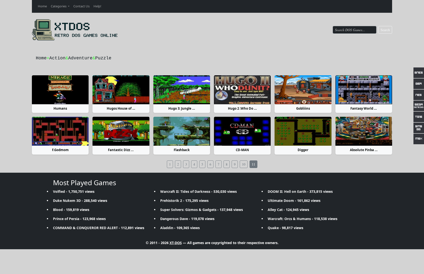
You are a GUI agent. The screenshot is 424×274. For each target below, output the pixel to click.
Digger (303, 150)
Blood (58, 209)
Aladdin (166, 227)
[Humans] (60, 89)
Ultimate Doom (281, 200)
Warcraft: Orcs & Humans (289, 218)
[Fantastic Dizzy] (121, 131)
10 (243, 164)
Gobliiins (303, 108)
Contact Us (81, 6)
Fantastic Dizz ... (121, 150)
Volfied (59, 191)
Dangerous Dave (174, 218)
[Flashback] (181, 131)
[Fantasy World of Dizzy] (363, 89)
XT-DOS (176, 242)
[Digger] (303, 131)
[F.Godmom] (60, 131)
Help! (97, 6)
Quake (273, 227)
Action (57, 58)
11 (253, 164)
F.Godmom (60, 150)
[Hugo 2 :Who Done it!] (242, 89)
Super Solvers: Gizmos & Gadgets (188, 209)
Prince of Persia (66, 218)
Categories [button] (59, 6)
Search (385, 29)
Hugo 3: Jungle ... (181, 108)
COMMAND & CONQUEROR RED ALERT (85, 227)
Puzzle (103, 58)
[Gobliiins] (303, 89)
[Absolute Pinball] (363, 131)
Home (42, 6)
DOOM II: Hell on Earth (287, 191)
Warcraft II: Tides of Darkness (185, 191)
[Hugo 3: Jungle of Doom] (181, 89)
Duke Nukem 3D (67, 200)
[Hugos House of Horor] (121, 89)
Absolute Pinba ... (364, 150)
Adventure (80, 58)
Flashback (182, 150)
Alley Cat (275, 209)
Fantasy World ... (363, 108)
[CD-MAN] (242, 131)
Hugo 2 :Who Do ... (242, 108)
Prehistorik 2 (171, 200)
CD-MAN (242, 150)
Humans (60, 108)
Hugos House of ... (121, 108)
